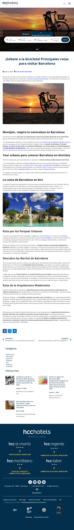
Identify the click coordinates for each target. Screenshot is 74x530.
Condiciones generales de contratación (33, 502)
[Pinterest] (44, 482)
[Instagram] (30, 482)
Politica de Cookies (34, 500)
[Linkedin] (39, 482)
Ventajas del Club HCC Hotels (41, 35)
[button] (5, 331)
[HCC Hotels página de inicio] (10, 4)
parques (64, 236)
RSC (60, 500)
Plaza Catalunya (30, 163)
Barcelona (10, 355)
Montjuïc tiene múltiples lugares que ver (55, 142)
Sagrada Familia (24, 169)
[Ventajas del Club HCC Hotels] (41, 32)
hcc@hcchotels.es (53, 486)
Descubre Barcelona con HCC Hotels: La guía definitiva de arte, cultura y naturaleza (25, 404)
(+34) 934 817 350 (37, 486)
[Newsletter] (37, 489)
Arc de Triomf (41, 167)
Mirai (46, 517)
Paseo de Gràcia (49, 169)
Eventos (9, 359)
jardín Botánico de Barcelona (14, 148)
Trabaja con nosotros (9, 500)
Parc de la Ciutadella (44, 238)
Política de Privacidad (49, 500)
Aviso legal (22, 500)
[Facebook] (35, 482)
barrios (46, 263)
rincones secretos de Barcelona (37, 79)
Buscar (65, 39)
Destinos (9, 357)
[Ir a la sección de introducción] (37, 48)
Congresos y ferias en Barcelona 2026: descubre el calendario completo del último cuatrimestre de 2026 (25, 381)
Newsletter (37, 493)
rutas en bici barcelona (24, 72)
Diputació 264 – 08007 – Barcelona (16, 486)
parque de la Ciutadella (51, 165)
